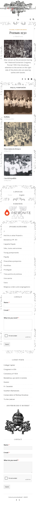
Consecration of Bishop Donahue (16, 395)
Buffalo (7, 117)
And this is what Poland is (13, 235)
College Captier (9, 365)
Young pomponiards (18, 29)
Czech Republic (10, 178)
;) (4, 231)
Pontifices (7, 265)
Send (7, 344)
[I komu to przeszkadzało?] (18, 8)
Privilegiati (8, 270)
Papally (6, 257)
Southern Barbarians (11, 391)
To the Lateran (9, 399)
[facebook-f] (16, 500)
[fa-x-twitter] (19, 500)
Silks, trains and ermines (13, 248)
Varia (6, 283)
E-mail (7, 310)
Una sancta (8, 278)
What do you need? (11, 318)
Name (7, 302)
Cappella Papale (10, 244)
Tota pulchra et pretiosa (13, 274)
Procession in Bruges (12, 149)
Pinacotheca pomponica (12, 261)
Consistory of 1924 (11, 374)
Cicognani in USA (10, 369)
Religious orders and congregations (17, 287)
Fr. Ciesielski (8, 386)
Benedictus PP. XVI (10, 240)
